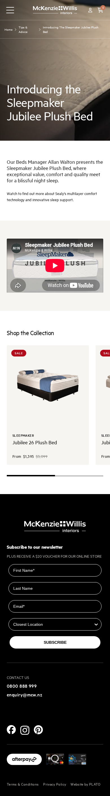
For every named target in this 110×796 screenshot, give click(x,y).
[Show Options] (96, 624)
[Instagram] (24, 730)
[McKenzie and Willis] (55, 10)
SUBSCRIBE (55, 642)
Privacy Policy (54, 783)
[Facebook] (11, 729)
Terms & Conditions (23, 783)
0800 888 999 (22, 686)
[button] (100, 10)
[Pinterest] (38, 729)
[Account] (90, 10)
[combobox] (53, 624)
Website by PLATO (86, 783)
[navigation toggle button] (10, 10)
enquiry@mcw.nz (24, 694)
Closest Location (24, 614)
